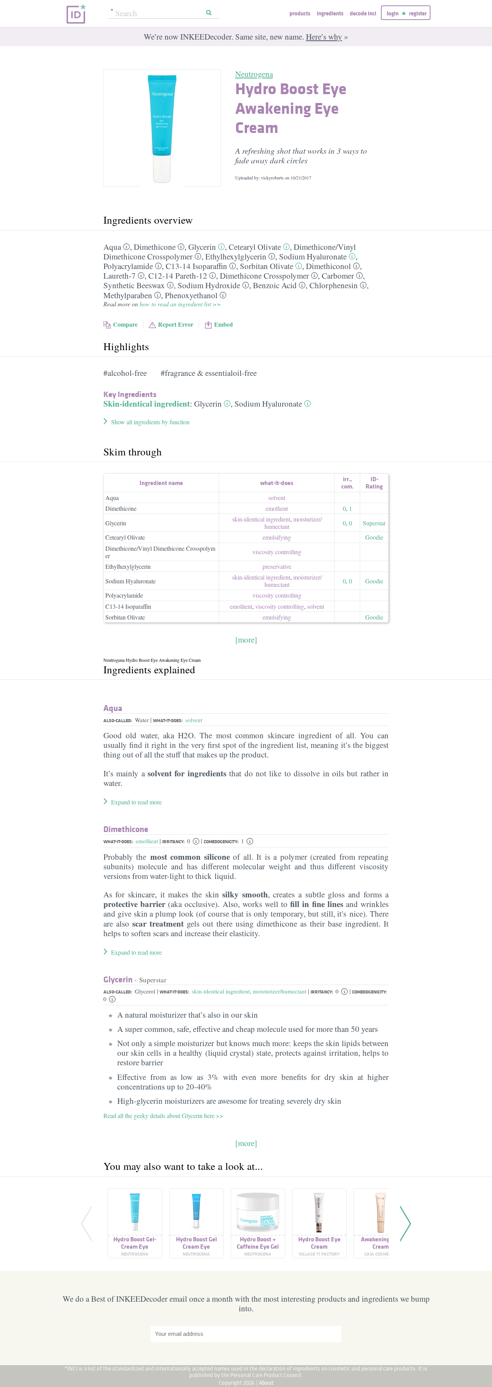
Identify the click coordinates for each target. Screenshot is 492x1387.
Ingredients (330, 13)
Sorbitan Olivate (266, 266)
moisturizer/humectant (279, 991)
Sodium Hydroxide (209, 285)
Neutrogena (254, 73)
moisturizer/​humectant (293, 522)
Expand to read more (136, 802)
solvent (276, 497)
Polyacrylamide (128, 266)
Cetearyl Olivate (255, 246)
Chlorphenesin (333, 285)
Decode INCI (363, 13)
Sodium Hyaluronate (313, 256)
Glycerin (202, 246)
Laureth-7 (119, 275)
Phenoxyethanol (191, 295)
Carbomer (338, 275)
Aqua (112, 246)
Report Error (175, 324)
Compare (125, 324)
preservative (277, 566)
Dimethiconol (328, 266)
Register (418, 13)
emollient (277, 508)
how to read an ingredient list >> (180, 304)
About (266, 1382)
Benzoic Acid (275, 285)
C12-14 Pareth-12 (177, 275)
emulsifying (277, 537)
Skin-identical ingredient (146, 403)
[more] (246, 639)
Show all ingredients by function (150, 422)
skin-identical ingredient (261, 519)
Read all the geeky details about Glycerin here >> (163, 1115)
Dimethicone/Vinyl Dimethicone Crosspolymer (160, 552)
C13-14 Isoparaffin (196, 266)
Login (393, 13)
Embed (223, 324)
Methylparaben (127, 295)
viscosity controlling (277, 552)
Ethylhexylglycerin (235, 256)
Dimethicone (155, 246)
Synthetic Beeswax (134, 285)
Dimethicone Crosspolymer (264, 275)
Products (299, 13)
